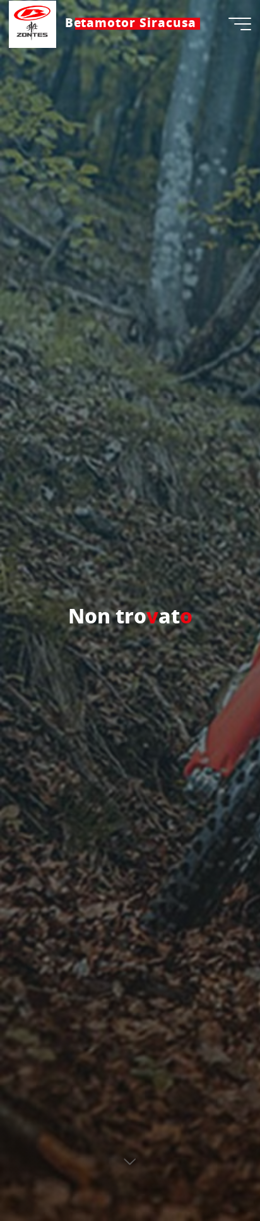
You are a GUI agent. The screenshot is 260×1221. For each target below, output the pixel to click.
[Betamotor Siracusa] (32, 23)
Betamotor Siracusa (131, 24)
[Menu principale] (239, 24)
